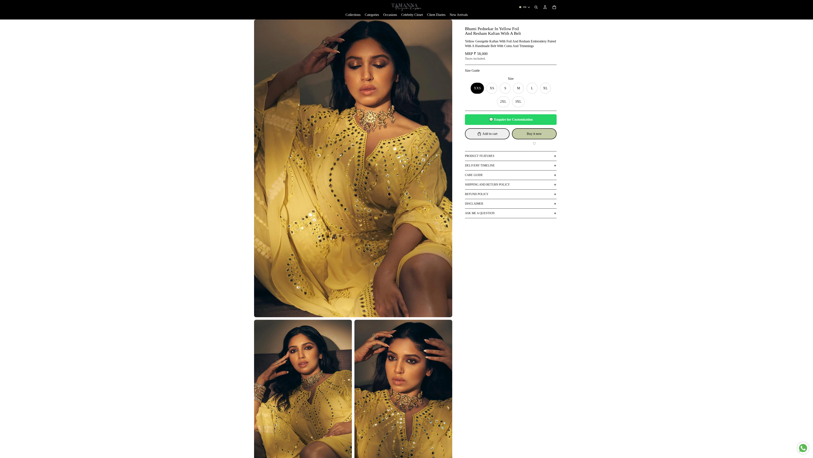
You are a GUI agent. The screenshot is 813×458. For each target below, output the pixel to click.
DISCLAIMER (474, 203)
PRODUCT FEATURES (479, 156)
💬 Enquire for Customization (511, 119)
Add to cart (489, 133)
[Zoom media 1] (353, 168)
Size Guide (472, 70)
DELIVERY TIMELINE (480, 165)
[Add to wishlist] (534, 143)
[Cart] (554, 7)
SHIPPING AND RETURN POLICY (487, 184)
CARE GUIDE (474, 175)
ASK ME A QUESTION (480, 213)
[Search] (536, 7)
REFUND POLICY (476, 194)
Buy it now (534, 133)
